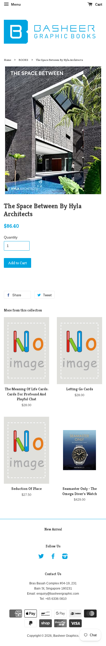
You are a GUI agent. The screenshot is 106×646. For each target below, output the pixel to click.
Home (7, 59)
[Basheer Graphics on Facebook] (53, 557)
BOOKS (23, 59)
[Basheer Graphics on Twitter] (41, 557)
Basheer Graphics (65, 636)
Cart (98, 4)
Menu (15, 4)
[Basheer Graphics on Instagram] (65, 557)
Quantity (10, 237)
